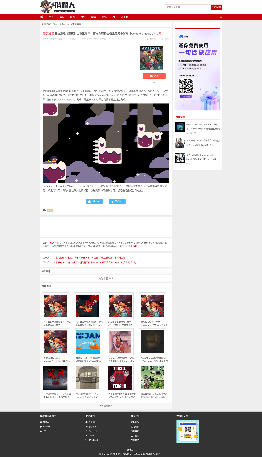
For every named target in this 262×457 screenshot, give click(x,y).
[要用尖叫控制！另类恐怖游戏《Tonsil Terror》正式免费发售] (120, 378)
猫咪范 (124, 17)
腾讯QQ (92, 422)
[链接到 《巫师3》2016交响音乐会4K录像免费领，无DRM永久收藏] (180, 147)
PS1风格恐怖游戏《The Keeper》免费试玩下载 (87, 395)
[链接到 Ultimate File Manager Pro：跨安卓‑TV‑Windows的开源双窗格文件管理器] (180, 131)
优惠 (61, 24)
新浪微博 (92, 426)
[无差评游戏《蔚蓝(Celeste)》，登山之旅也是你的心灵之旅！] (55, 341)
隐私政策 (135, 422)
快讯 (104, 17)
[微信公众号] (187, 442)
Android (46, 426)
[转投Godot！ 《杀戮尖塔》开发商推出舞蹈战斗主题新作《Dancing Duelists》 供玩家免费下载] (87, 342)
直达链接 (154, 76)
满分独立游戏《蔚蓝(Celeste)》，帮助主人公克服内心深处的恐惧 (154, 324)
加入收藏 (165, 39)
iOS (44, 431)
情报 (61, 17)
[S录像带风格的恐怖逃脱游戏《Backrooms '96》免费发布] (152, 341)
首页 (51, 17)
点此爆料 (133, 246)
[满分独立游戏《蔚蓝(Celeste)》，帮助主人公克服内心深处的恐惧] (152, 306)
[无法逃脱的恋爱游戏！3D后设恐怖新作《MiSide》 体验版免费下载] (120, 342)
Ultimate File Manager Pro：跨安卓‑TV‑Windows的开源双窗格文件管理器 (203, 128)
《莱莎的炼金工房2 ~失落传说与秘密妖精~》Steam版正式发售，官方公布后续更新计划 (94, 262)
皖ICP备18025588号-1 (152, 454)
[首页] (43, 17)
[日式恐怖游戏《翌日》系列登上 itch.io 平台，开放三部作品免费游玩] (55, 378)
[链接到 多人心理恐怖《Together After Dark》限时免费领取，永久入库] (180, 162)
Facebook (93, 431)
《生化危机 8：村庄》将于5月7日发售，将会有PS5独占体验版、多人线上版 (89, 257)
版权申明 (135, 431)
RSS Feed (93, 440)
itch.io (68, 24)
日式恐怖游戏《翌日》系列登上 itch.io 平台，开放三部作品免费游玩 (57, 396)
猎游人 (46, 422)
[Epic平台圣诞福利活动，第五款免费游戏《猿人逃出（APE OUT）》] (87, 306)
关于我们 (135, 436)
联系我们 (135, 440)
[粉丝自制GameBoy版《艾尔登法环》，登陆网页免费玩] (152, 377)
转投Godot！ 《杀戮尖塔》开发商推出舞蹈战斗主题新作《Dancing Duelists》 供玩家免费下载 (90, 360)
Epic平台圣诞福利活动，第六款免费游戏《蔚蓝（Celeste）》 (57, 324)
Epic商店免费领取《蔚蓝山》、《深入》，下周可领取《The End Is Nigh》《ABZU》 (122, 324)
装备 (72, 17)
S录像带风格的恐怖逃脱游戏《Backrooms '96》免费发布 (154, 359)
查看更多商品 (105, 406)
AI (114, 17)
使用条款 (135, 426)
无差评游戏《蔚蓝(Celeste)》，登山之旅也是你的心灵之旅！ (57, 360)
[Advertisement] (90, 66)
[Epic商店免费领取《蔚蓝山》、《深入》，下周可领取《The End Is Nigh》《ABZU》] (120, 306)
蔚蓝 (50, 211)
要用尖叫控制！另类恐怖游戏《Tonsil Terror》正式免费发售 (122, 396)
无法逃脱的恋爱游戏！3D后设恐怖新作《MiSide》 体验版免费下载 (121, 360)
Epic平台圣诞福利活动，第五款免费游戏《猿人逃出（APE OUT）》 (89, 324)
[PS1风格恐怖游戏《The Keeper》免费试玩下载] (87, 377)
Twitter (91, 436)
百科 (83, 17)
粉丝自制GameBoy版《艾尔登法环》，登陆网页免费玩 (154, 395)
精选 (93, 17)
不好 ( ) (118, 201)
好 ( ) (96, 201)
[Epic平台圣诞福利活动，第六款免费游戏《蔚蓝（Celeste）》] (55, 306)
